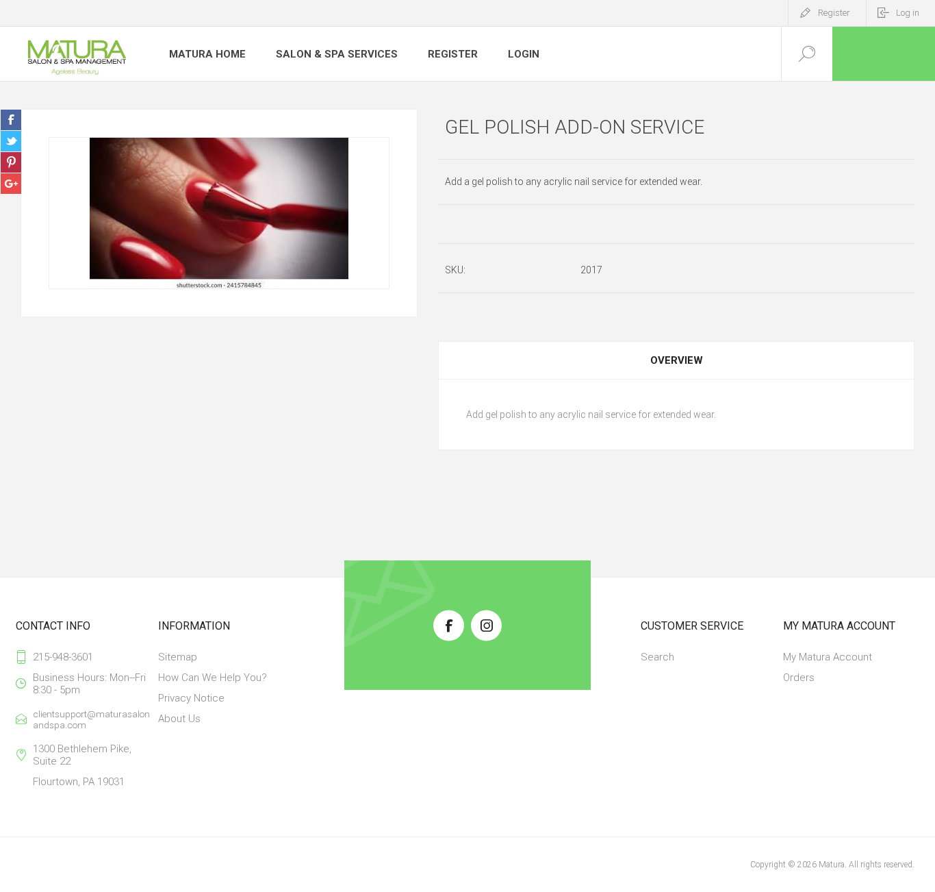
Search (657, 657)
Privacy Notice (191, 698)
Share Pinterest (11, 162)
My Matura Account (827, 657)
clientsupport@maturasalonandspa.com (91, 719)
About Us (179, 719)
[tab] (676, 360)
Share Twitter (11, 141)
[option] (219, 213)
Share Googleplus (11, 183)
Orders (799, 677)
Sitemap (177, 657)
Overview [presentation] (676, 360)
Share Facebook (11, 120)
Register (834, 13)
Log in (907, 13)
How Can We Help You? (212, 677)
